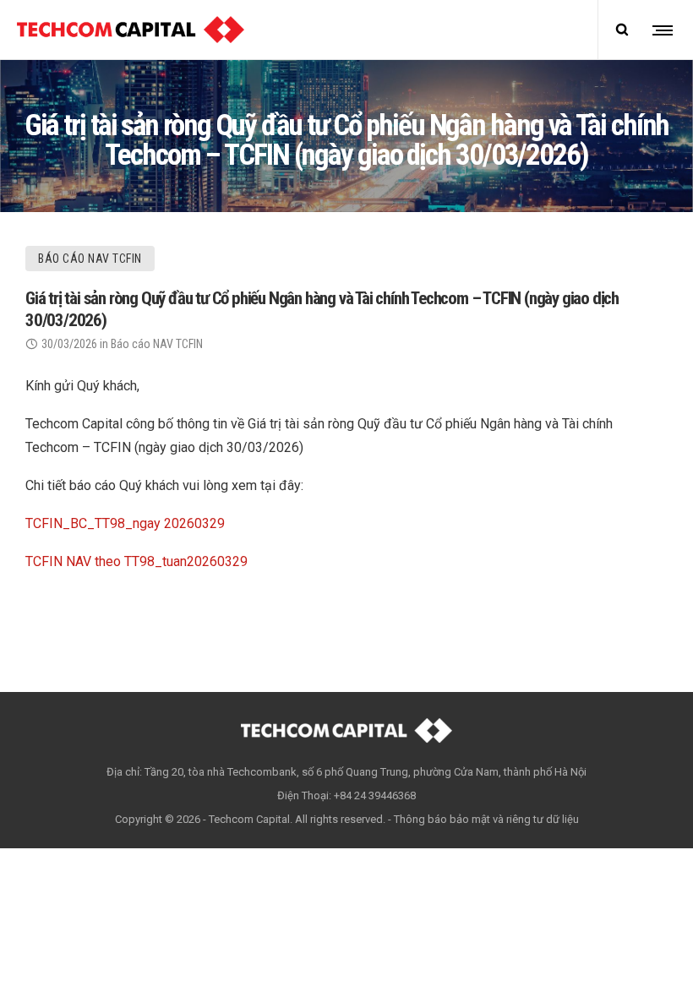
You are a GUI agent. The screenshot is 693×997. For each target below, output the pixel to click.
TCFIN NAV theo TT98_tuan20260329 (136, 561)
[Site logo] (130, 29)
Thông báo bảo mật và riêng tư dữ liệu (486, 819)
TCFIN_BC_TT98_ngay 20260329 (125, 523)
